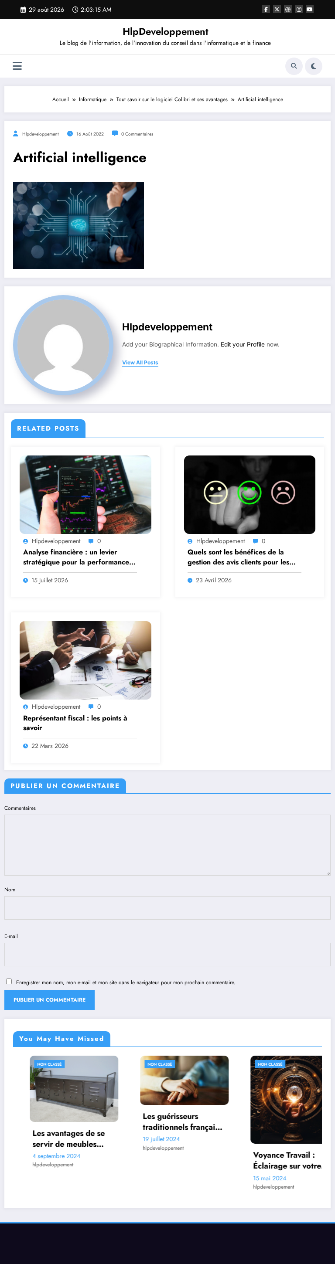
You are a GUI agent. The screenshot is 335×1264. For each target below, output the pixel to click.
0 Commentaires (137, 134)
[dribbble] (288, 9)
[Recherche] (294, 66)
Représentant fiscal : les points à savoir (75, 723)
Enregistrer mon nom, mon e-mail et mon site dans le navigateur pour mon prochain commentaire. (126, 982)
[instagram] (299, 9)
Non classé (33, 1064)
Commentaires (20, 808)
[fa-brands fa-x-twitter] (277, 9)
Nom (9, 890)
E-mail (11, 936)
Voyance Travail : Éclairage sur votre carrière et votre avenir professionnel (277, 1161)
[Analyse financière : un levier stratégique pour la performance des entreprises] (85, 494)
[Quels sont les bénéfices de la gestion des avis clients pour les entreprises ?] (250, 494)
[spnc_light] (313, 66)
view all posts (140, 363)
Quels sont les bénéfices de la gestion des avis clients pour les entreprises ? (238, 557)
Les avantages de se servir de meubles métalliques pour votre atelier (56, 1139)
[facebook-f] (266, 9)
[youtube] (310, 9)
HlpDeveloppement (166, 31)
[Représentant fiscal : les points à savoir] (85, 660)
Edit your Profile (243, 344)
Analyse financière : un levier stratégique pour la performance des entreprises (76, 557)
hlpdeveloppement (40, 134)
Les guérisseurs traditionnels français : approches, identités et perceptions (167, 1122)
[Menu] (17, 66)
